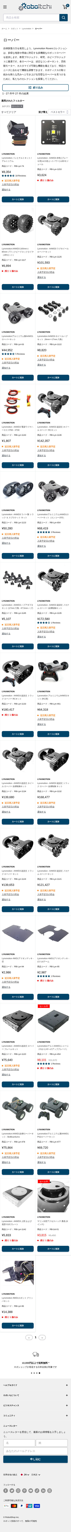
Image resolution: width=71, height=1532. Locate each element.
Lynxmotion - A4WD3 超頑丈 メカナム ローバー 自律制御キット (53, 606)
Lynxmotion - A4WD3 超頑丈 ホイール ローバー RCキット (53, 428)
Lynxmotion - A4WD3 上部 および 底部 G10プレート (17, 1223)
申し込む (35, 1459)
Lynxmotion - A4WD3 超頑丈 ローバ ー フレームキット (18, 1047)
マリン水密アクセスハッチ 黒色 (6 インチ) (52, 1223)
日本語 (34, 1475)
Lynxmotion (26, 29)
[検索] (63, 17)
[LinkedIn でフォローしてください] (43, 1490)
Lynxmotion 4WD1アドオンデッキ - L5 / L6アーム (53, 960)
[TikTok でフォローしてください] (37, 1490)
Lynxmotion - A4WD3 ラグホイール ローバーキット (53, 250)
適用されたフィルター (12, 100)
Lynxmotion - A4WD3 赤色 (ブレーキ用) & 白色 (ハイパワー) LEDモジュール (52, 161)
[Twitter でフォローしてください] (12, 1490)
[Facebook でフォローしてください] (5, 1490)
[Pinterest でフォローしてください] (24, 1490)
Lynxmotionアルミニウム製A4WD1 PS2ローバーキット (53, 1135)
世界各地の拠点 (10, 1475)
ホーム (4, 29)
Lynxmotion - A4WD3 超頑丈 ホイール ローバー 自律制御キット (18, 785)
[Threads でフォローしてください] (49, 1490)
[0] (65, 7)
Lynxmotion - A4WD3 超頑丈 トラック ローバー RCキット (18, 697)
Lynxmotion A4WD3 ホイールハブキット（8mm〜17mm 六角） (52, 338)
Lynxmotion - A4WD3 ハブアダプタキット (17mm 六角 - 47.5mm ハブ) (17, 606)
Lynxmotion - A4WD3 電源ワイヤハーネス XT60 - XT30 (17, 428)
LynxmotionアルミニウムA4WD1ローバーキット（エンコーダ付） (53, 516)
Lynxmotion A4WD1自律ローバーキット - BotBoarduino (18, 1135)
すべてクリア (8, 112)
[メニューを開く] (5, 7)
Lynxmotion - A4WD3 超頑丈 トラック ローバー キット (18, 872)
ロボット (14, 29)
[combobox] (31, 17)
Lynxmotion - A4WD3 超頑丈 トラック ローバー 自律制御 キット (53, 785)
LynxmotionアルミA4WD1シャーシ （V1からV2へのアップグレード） (53, 1047)
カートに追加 (18, 199)
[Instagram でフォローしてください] (18, 1490)
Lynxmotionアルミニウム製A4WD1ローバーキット (17, 338)
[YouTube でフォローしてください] (30, 1490)
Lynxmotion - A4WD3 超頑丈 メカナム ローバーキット (53, 872)
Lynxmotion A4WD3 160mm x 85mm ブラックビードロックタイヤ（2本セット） (18, 251)
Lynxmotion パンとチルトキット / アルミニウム (17, 159)
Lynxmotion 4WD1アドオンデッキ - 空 (18, 960)
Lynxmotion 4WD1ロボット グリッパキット (17, 1299)
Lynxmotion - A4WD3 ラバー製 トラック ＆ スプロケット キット (18, 516)
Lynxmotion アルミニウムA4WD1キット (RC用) (53, 697)
